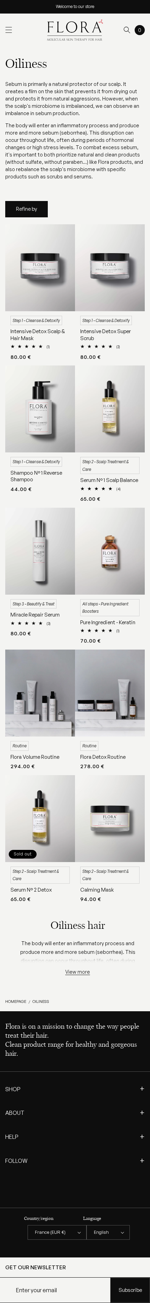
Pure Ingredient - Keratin (107, 622)
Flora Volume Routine (34, 757)
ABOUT (75, 1112)
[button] (8, 30)
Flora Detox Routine (103, 757)
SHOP (75, 1088)
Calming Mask (97, 889)
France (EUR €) (50, 1232)
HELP (75, 1136)
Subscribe (130, 1290)
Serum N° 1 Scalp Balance (109, 480)
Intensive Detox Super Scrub (105, 334)
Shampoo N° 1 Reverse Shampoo (36, 476)
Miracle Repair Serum (35, 614)
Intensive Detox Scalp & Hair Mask (37, 334)
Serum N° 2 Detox (31, 889)
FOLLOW (75, 1160)
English (101, 1232)
